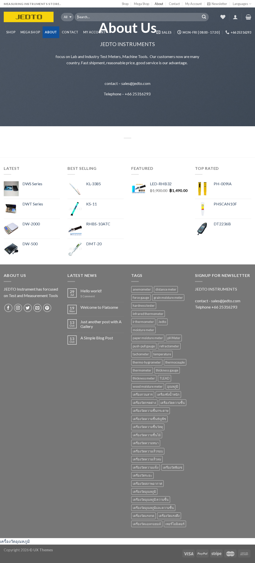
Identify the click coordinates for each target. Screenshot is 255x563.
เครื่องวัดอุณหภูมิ (144, 492)
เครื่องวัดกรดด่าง (144, 403)
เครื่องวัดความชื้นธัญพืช (149, 419)
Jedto (162, 322)
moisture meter (143, 330)
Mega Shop (141, 4)
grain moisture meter (168, 298)
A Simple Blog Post (96, 337)
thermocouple (175, 362)
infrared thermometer (148, 314)
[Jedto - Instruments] (29, 17)
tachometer (141, 354)
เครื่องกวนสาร (143, 394)
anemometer (142, 289)
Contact (174, 4)
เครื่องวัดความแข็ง (145, 467)
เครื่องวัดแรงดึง (169, 516)
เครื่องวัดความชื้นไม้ (147, 435)
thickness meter (144, 378)
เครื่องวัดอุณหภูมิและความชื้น (153, 508)
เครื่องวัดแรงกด (143, 516)
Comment (87, 296)
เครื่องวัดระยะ (142, 475)
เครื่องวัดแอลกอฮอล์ (147, 524)
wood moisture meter (148, 386)
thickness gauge (167, 370)
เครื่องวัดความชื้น (172, 403)
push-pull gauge (144, 346)
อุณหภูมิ (172, 386)
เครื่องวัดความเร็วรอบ (148, 451)
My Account (193, 4)
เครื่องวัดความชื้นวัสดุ (148, 427)
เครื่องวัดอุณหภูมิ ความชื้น (151, 499)
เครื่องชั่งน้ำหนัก (168, 394)
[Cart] (248, 16)
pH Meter (173, 338)
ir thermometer (143, 322)
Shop (125, 4)
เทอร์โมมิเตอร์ (175, 524)
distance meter (165, 289)
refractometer (169, 346)
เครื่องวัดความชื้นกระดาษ (150, 411)
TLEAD (164, 378)
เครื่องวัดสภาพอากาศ (147, 484)
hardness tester (144, 306)
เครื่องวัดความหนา (146, 443)
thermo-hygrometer (147, 362)
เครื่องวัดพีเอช (172, 467)
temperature (162, 354)
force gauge (141, 298)
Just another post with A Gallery (101, 324)
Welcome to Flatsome (99, 307)
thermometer (142, 370)
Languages (240, 4)
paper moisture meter (148, 338)
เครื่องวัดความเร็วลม (147, 459)
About (159, 4)
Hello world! (91, 290)
